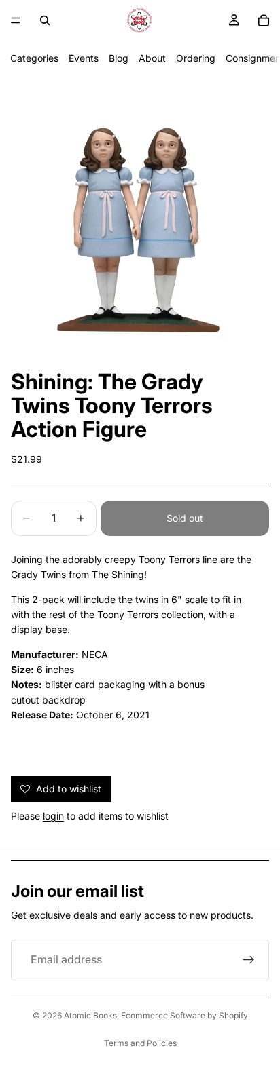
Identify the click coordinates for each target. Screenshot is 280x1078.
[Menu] (15, 20)
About (152, 58)
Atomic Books (90, 1015)
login (53, 816)
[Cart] (264, 20)
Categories (34, 58)
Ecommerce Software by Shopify (184, 1015)
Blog (118, 58)
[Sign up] (248, 960)
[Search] (45, 20)
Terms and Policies (140, 1043)
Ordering (195, 58)
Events (84, 58)
